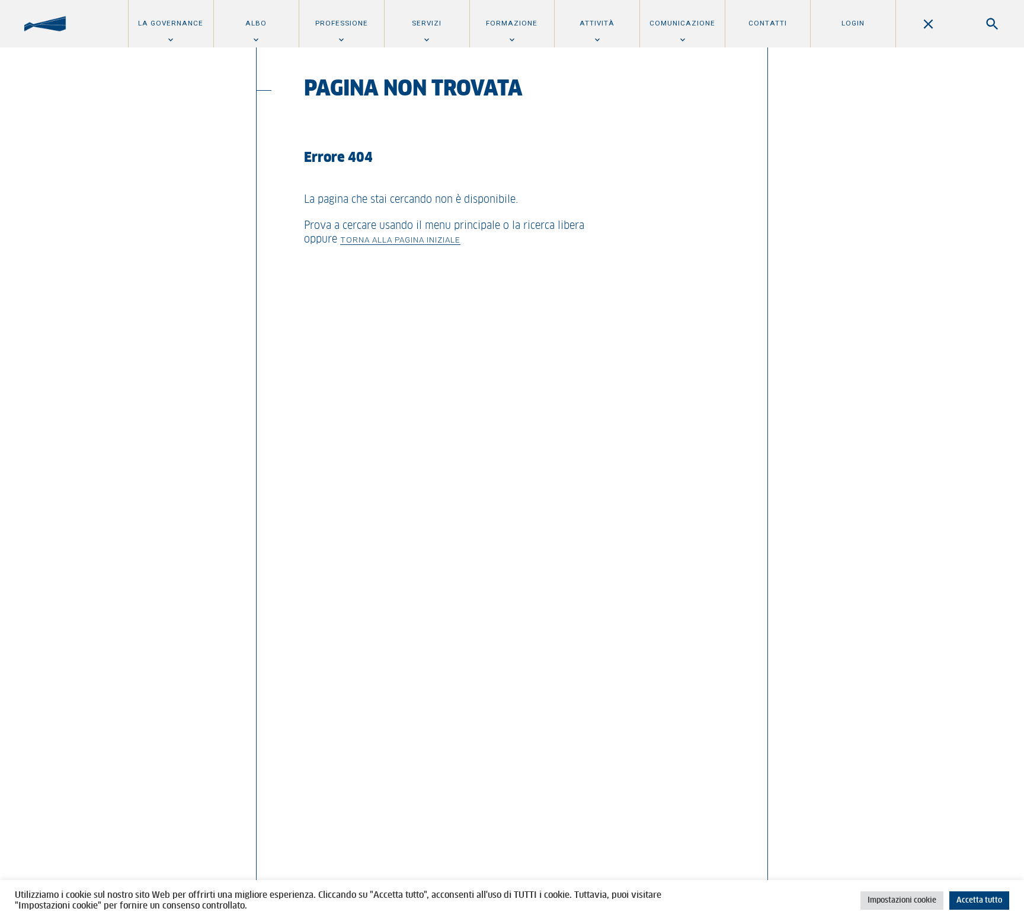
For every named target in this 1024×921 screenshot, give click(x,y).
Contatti (767, 23)
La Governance (170, 23)
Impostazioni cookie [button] (902, 900)
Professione (341, 23)
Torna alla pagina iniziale (400, 239)
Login (853, 23)
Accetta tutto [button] (979, 900)
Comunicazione (682, 23)
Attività (597, 23)
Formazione (511, 23)
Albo (256, 23)
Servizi (426, 23)
